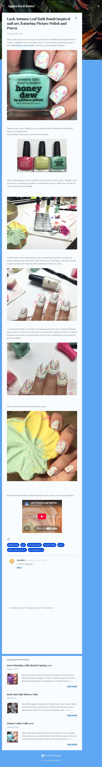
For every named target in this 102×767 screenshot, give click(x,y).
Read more (72, 687)
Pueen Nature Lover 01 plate (22, 45)
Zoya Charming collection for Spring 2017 (29, 665)
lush (23, 545)
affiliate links (13, 545)
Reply (19, 568)
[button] (75, 18)
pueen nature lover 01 (17, 550)
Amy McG (21, 560)
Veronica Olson (56, 760)
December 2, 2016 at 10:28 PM (36, 560)
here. (30, 186)
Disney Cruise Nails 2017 (20, 723)
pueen (60, 545)
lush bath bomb (34, 545)
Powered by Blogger (52, 755)
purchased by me (36, 550)
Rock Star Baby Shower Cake (22, 694)
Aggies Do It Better (21, 6)
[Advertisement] (92, 50)
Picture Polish (49, 545)
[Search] (98, 7)
